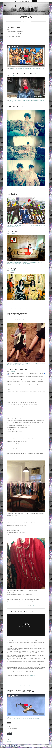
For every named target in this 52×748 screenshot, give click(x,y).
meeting (43, 605)
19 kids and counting (18, 68)
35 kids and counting (24, 68)
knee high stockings (11, 364)
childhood (11, 363)
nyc (36, 68)
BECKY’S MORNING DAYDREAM (20, 691)
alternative (25, 262)
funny (41, 225)
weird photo (22, 263)
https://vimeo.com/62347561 (15, 679)
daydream (15, 718)
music (31, 100)
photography (16, 225)
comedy (11, 68)
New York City (16, 100)
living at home (28, 100)
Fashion (16, 363)
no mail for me (35, 100)
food (36, 605)
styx (29, 718)
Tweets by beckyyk (9, 741)
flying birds (18, 718)
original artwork (40, 262)
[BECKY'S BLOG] (26, 14)
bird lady (28, 225)
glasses (10, 188)
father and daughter (40, 363)
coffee (16, 605)
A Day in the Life (12, 605)
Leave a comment (22, 188)
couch (28, 262)
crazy (33, 225)
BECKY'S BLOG (26, 17)
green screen (33, 68)
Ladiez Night (11, 268)
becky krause (29, 68)
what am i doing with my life (20, 101)
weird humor (32, 718)
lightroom (13, 188)
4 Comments (42, 68)
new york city (21, 685)
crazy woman (36, 225)
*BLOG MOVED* (14, 27)
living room (35, 262)
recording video (26, 685)
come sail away (42, 717)
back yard (25, 225)
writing (28, 605)
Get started (34, 1)
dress (39, 225)
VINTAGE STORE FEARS (17, 369)
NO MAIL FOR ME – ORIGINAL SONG (22, 73)
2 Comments (30, 685)
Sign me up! (9, 734)
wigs (19, 188)
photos (44, 225)
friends (38, 605)
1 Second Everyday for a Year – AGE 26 (21, 611)
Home (22, 21)
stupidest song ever (11, 101)
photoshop (16, 188)
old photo (15, 364)
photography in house (14, 263)
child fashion (32, 363)
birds (38, 717)
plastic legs (19, 364)
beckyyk (24, 100)
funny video (24, 718)
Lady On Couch (12, 231)
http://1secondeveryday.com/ (32, 675)
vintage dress (12, 226)
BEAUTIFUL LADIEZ (15, 106)
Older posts (9, 722)
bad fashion (24, 363)
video (20, 100)
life (18, 685)
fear (34, 605)
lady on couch (32, 262)
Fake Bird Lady (12, 194)
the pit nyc (38, 68)
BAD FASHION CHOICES (17, 314)
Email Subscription (9, 726)
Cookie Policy (18, 746)
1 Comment (27, 101)
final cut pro (14, 717)
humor (13, 100)
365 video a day (11, 685)
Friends (30, 21)
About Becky (25, 21)
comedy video (11, 718)
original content (39, 100)
